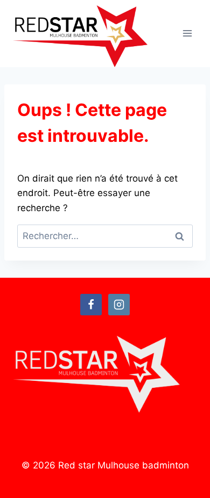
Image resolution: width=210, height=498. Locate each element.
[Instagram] (119, 304)
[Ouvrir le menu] (187, 33)
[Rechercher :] (105, 235)
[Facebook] (91, 304)
